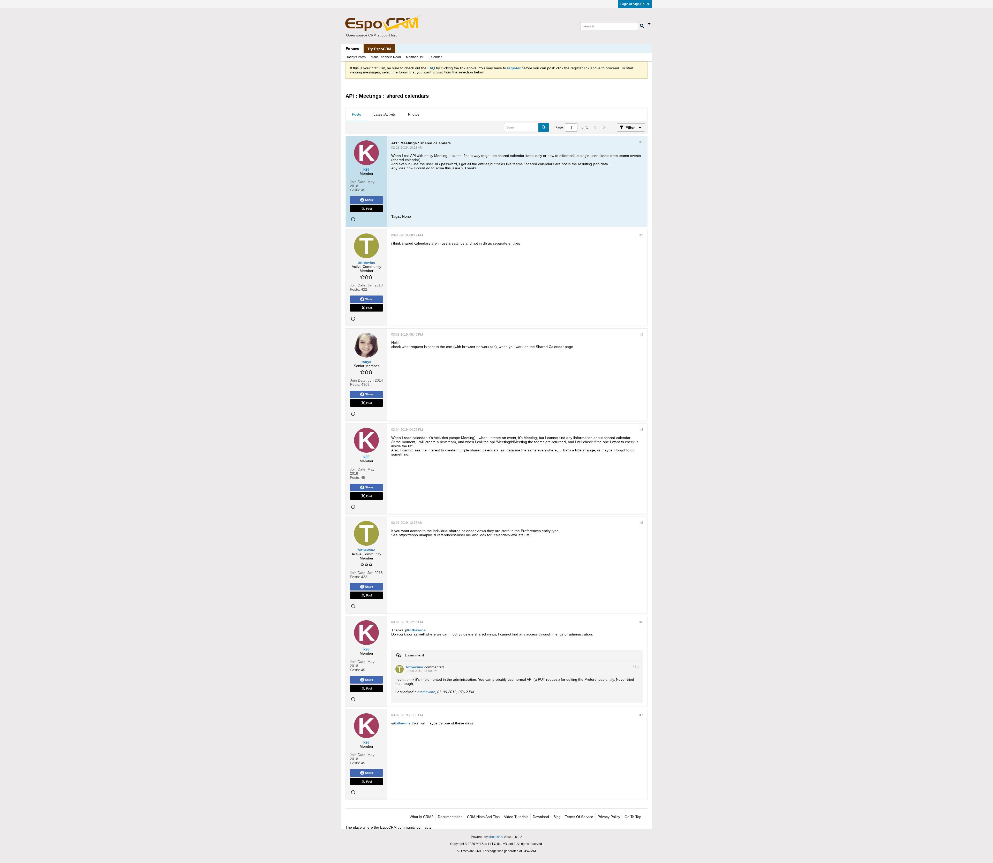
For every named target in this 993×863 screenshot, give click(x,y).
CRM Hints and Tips (483, 817)
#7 (641, 715)
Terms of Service (579, 817)
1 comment (414, 655)
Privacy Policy (609, 817)
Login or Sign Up (632, 4)
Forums (352, 49)
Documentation (450, 817)
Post (369, 208)
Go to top (633, 817)
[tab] (356, 114)
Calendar (435, 57)
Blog (557, 817)
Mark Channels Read (386, 57)
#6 (641, 622)
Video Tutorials (516, 817)
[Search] (642, 26)
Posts (356, 114)
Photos (413, 114)
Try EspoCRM (379, 49)
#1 (641, 142)
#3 (641, 334)
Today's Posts (356, 57)
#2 (641, 235)
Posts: (355, 190)
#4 (641, 430)
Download (541, 817)
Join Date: (358, 182)
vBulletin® (495, 837)
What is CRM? (421, 817)
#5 (641, 523)
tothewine (417, 630)
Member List (414, 57)
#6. (636, 667)
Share (369, 199)
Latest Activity (384, 114)
